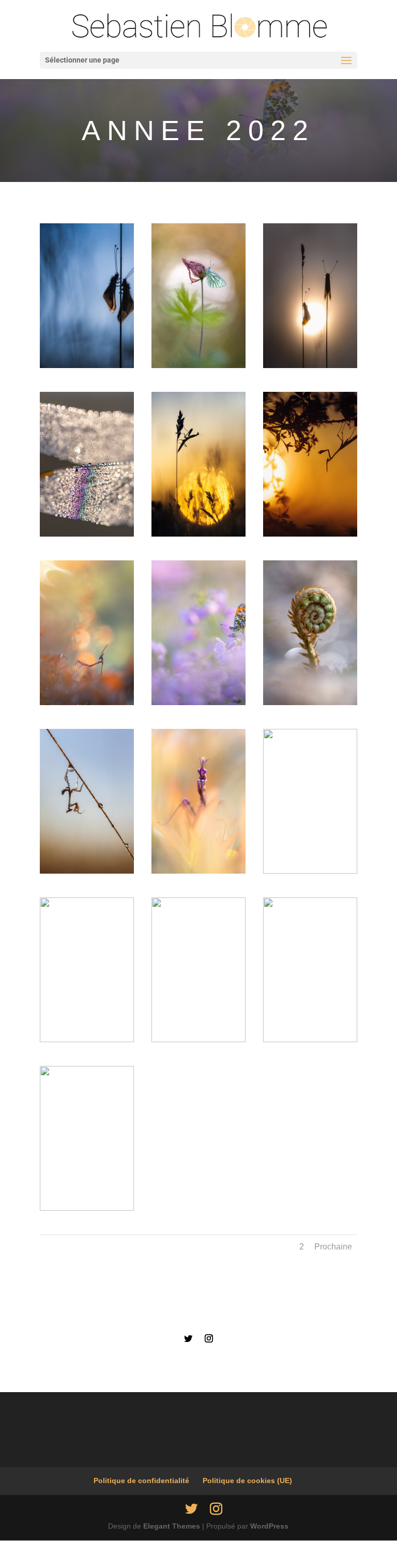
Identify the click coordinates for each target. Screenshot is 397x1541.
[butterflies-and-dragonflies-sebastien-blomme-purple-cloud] (198, 702)
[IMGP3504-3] (198, 1039)
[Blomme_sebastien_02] (87, 365)
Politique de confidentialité (141, 1480)
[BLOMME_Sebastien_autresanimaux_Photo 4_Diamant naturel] (87, 534)
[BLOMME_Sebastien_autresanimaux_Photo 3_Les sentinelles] (310, 365)
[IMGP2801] (310, 871)
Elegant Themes (171, 1526)
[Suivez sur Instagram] (209, 1338)
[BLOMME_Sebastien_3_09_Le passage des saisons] (198, 365)
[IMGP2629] (198, 871)
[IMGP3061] (87, 1039)
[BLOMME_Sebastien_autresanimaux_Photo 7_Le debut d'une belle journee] (310, 534)
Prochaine (333, 1246)
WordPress (269, 1526)
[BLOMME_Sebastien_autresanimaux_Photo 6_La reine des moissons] (198, 534)
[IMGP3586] (310, 1039)
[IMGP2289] (87, 871)
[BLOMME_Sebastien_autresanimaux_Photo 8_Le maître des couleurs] (87, 702)
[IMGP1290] (310, 702)
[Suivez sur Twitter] (188, 1338)
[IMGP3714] (87, 1208)
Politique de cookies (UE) (247, 1480)
